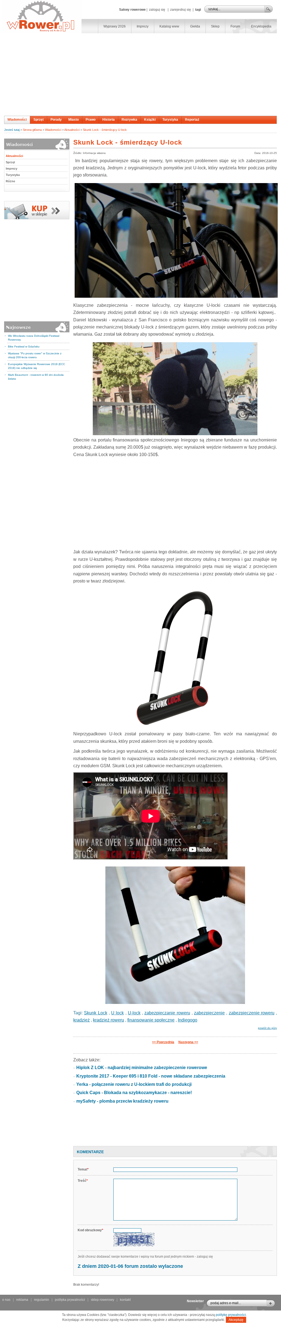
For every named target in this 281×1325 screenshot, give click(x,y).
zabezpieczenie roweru (251, 1013)
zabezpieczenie (209, 1013)
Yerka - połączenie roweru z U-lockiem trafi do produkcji (134, 1084)
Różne (10, 181)
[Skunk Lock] (175, 240)
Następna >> (188, 1042)
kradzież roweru (108, 1020)
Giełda (195, 26)
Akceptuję (236, 1320)
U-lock (134, 1013)
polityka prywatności (70, 1300)
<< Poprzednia (163, 1042)
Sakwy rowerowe (132, 10)
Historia (108, 120)
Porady (56, 120)
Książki (150, 120)
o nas (6, 1300)
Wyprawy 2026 (114, 26)
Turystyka (170, 120)
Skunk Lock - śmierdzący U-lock (105, 129)
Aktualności (72, 129)
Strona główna (32, 129)
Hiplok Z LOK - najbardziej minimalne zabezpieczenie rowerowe (141, 1067)
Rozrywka (129, 120)
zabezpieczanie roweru (167, 1013)
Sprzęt (38, 120)
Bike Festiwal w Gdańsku (24, 346)
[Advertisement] (140, 74)
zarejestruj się (180, 10)
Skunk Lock (95, 1013)
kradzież (81, 1020)
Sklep (215, 26)
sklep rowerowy (102, 1300)
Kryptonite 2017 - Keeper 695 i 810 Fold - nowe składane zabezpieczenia (150, 1076)
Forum (235, 26)
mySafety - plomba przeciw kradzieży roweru (122, 1101)
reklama (22, 1300)
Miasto (73, 120)
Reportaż (192, 120)
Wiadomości (17, 120)
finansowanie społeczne (151, 1020)
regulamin (41, 1300)
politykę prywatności (231, 1315)
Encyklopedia (261, 26)
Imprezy (142, 26)
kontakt (125, 1300)
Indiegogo (187, 1020)
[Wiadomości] (36, 218)
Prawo (90, 120)
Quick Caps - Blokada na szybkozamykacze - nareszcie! (134, 1092)
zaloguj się (157, 10)
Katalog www (169, 26)
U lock (117, 1013)
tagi (198, 10)
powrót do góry (267, 1027)
